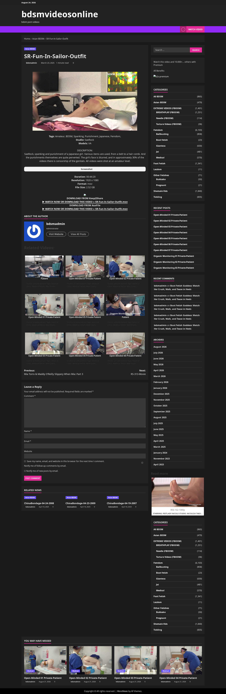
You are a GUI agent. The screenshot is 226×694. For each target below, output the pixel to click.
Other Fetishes (161, 175)
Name (28, 431)
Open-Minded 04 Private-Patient (85, 355)
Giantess (160, 145)
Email (27, 441)
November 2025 (162, 399)
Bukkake (161, 179)
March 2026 (160, 376)
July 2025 (158, 423)
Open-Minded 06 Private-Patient (125, 355)
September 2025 (162, 411)
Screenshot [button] (86, 169)
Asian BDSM (30, 49)
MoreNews (122, 691)
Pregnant (161, 185)
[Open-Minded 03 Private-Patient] (135, 660)
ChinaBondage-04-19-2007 (122, 503)
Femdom (158, 130)
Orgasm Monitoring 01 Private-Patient (174, 256)
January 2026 (160, 388)
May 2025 (158, 435)
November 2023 (162, 458)
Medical (160, 157)
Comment (30, 396)
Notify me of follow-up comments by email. (45, 465)
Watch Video (195, 29)
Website (28, 451)
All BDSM (158, 96)
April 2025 (159, 441)
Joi (157, 151)
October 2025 (160, 405)
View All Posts (78, 234)
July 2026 (158, 352)
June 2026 (159, 358)
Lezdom (158, 169)
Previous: (53, 372)
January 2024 (160, 452)
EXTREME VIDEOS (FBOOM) (167, 108)
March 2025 (160, 446)
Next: (138, 372)
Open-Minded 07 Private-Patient (85, 278)
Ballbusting (162, 134)
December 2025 (161, 393)
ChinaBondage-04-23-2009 (80, 503)
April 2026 (159, 370)
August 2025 (160, 417)
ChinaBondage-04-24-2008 (39, 503)
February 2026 (161, 382)
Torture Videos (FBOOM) (168, 124)
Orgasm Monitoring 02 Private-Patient (174, 261)
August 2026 (160, 346)
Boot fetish (162, 139)
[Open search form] (177, 29)
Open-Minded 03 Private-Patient (44, 355)
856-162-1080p (178, 509)
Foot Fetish (159, 163)
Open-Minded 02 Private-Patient (125, 278)
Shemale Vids (161, 191)
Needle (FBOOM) (164, 118)
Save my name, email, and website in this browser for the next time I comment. (65, 461)
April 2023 (159, 464)
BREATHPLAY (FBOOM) (167, 112)
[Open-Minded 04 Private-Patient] (180, 660)
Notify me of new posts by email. (42, 470)
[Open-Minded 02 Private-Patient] (90, 660)
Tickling (158, 197)
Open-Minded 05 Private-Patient (85, 317)
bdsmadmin (31, 63)
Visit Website (56, 234)
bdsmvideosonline (59, 14)
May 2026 (158, 364)
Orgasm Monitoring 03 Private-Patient (174, 267)
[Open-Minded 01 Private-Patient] (45, 660)
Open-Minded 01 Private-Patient (44, 317)
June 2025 (159, 429)
